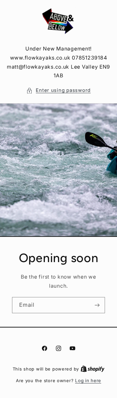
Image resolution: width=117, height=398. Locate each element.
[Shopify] (93, 368)
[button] (58, 90)
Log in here (88, 380)
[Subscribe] (97, 305)
